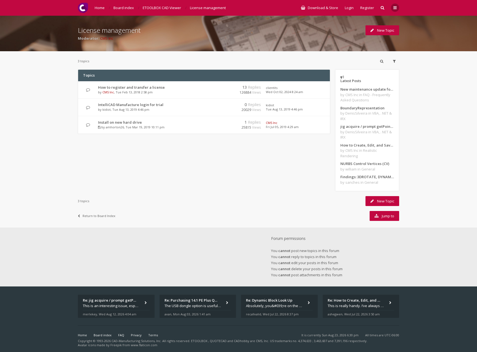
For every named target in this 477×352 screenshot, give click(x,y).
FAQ (121, 335)
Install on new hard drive (120, 122)
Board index (103, 335)
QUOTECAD (218, 341)
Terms (153, 335)
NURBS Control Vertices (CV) (364, 163)
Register (367, 7)
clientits (271, 88)
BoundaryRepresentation (362, 107)
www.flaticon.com (144, 345)
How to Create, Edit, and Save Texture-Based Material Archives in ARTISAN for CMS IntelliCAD (367, 145)
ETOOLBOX (199, 341)
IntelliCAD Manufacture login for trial (130, 104)
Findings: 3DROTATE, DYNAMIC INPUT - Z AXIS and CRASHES (367, 176)
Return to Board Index (99, 216)
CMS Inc (106, 38)
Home (82, 335)
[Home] (83, 8)
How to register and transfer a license (131, 87)
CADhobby (241, 341)
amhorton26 (115, 127)
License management (109, 30)
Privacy (136, 335)
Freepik (116, 345)
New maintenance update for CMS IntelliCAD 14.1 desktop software (367, 89)
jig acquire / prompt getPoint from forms (367, 126)
